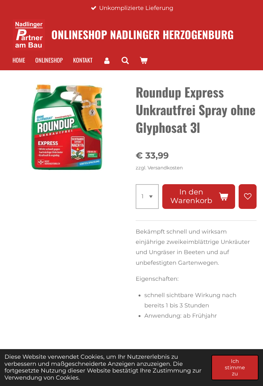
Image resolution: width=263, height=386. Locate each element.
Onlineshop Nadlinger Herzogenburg (142, 34)
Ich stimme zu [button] (235, 367)
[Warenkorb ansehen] (143, 60)
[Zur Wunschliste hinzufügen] (248, 196)
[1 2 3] (147, 196)
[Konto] (106, 60)
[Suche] (124, 60)
